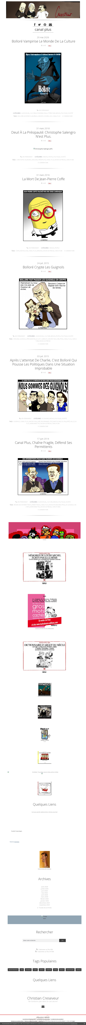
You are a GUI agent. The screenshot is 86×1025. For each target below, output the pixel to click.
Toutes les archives (45, 908)
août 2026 (44, 887)
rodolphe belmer (55, 505)
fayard (46, 116)
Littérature (51, 113)
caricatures (56, 507)
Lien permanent (43, 110)
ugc (50, 116)
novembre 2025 (44, 905)
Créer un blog (40, 1017)
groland (35, 160)
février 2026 (45, 899)
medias (58, 113)
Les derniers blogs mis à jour (29, 1019)
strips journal (52, 812)
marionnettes (35, 423)
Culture (33, 113)
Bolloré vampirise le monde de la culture (43, 41)
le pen (35, 969)
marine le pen (70, 969)
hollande (49, 969)
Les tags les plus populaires (57, 1019)
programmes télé (47, 421)
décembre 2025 (44, 903)
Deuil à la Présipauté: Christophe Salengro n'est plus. (43, 134)
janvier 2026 (44, 901)
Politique (64, 113)
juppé (68, 421)
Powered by (14, 841)
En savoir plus (74, 1023)
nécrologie (24, 251)
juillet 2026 (44, 889)
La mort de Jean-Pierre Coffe (43, 179)
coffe (18, 251)
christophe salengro (23, 160)
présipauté (42, 160)
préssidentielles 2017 (34, 339)
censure (16, 339)
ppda (61, 339)
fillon (63, 421)
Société (70, 113)
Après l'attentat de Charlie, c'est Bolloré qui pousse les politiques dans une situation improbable (43, 364)
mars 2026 (44, 897)
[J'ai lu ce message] (84, 1023)
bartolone (57, 421)
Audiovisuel (26, 113)
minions (39, 251)
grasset (41, 116)
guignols (22, 339)
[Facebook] (34, 24)
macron (62, 969)
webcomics (44, 812)
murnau (34, 116)
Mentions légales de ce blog (31, 1021)
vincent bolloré (53, 339)
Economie (39, 113)
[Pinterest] (45, 24)
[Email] (50, 24)
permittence (36, 505)
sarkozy (44, 339)
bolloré (20, 116)
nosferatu (27, 116)
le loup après (36, 812)
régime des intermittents (22, 505)
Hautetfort (47, 1017)
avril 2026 (44, 895)
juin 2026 (44, 891)
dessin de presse (60, 160)
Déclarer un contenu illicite (17, 1021)
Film (45, 113)
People (50, 157)
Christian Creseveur (43, 998)
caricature (70, 160)
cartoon (42, 969)
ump (22, 969)
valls (72, 421)
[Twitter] (39, 24)
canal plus (56, 116)
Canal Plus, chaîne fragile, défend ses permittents (43, 444)
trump (55, 969)
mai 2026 (44, 893)
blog (73, 1021)
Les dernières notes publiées (43, 1019)
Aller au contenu (6, 2)
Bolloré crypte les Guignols (43, 267)
